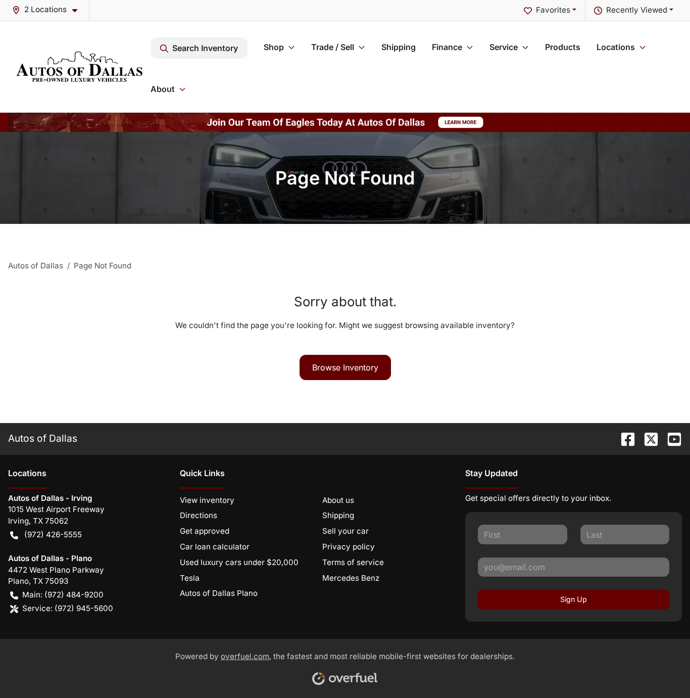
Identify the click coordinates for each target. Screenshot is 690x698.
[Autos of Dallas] (79, 67)
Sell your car (345, 531)
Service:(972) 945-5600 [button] (67, 608)
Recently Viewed (636, 10)
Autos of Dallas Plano (219, 593)
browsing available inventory (458, 325)
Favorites (553, 10)
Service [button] (503, 47)
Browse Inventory (345, 367)
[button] (48, 10)
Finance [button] (447, 47)
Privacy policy (348, 546)
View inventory (207, 500)
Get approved (204, 531)
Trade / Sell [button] (332, 47)
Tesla (190, 578)
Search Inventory (205, 48)
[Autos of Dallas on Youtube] (670, 438)
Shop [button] (274, 47)
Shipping (398, 47)
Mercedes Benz (350, 578)
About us (338, 500)
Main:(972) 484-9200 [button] (63, 594)
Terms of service (353, 562)
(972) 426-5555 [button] (53, 534)
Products (562, 47)
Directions (198, 515)
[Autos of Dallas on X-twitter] (647, 438)
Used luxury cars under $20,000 (239, 562)
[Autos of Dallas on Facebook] (623, 438)
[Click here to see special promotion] (345, 121)
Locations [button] (616, 47)
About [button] (163, 89)
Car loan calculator (215, 546)
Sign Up (573, 599)
